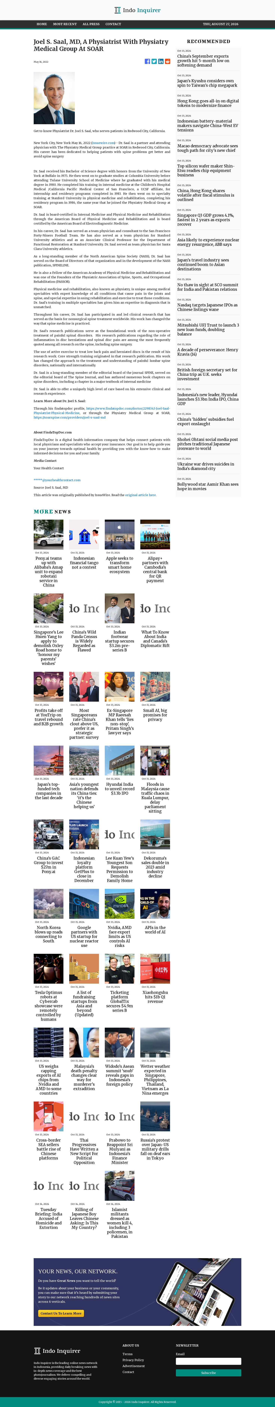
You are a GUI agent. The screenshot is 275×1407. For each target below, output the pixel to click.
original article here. (141, 495)
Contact (128, 1372)
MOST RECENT (65, 24)
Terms (128, 1354)
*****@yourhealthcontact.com (57, 480)
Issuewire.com (103, 143)
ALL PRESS (91, 24)
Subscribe (208, 1373)
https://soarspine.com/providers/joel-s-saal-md (70, 417)
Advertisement (134, 1366)
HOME (42, 24)
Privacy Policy (133, 1360)
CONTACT (113, 24)
